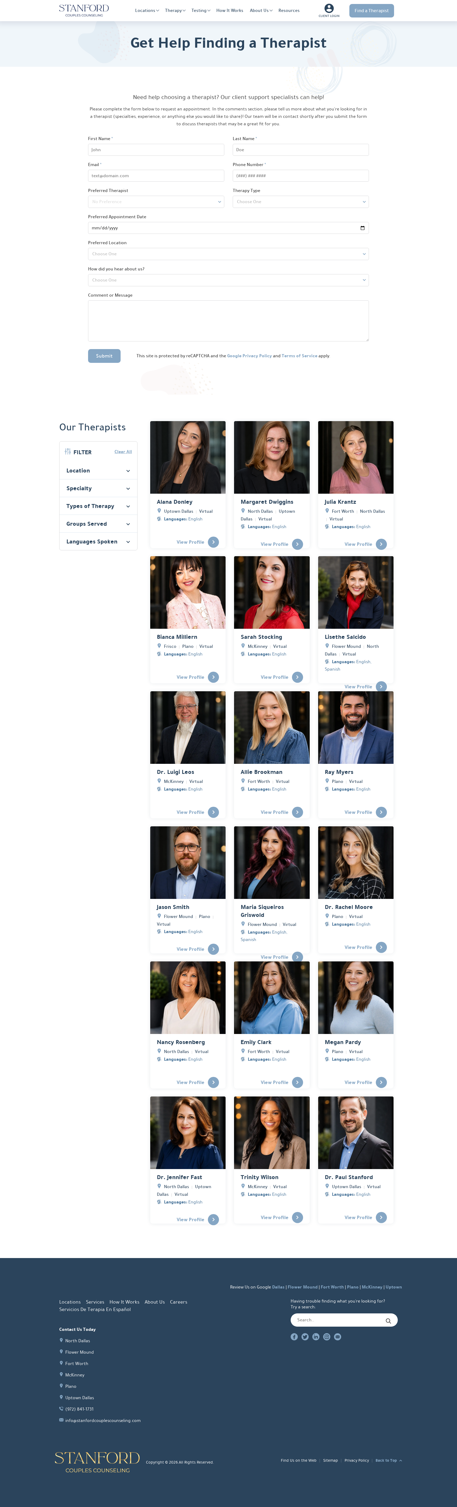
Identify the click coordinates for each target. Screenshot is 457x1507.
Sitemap (330, 1460)
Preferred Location (107, 242)
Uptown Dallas (79, 1397)
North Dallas (77, 1340)
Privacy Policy (357, 1460)
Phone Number (249, 164)
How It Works (229, 10)
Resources (289, 10)
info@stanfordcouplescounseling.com (103, 1420)
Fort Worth (332, 1287)
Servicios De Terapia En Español (95, 1309)
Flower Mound (303, 1287)
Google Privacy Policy (249, 355)
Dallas (278, 1287)
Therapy (173, 10)
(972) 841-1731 (79, 1409)
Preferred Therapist (108, 190)
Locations (145, 10)
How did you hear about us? (116, 269)
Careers (178, 1302)
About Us (259, 10)
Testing (199, 10)
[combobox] (156, 202)
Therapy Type (246, 190)
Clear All (123, 451)
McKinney (372, 1287)
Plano (353, 1287)
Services (95, 1302)
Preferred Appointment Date (117, 216)
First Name (100, 138)
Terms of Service (299, 355)
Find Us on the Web (299, 1460)
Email (95, 164)
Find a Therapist (372, 10)
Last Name (245, 138)
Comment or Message (110, 295)
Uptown (394, 1287)
